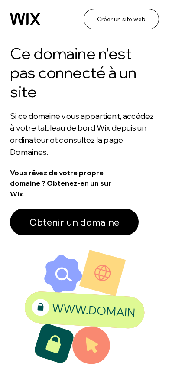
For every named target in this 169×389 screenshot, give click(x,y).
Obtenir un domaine (74, 222)
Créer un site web (121, 19)
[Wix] (25, 19)
